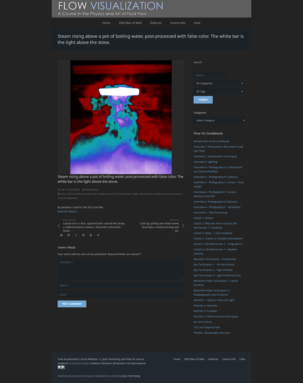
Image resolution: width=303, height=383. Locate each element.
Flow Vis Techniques (119, 193)
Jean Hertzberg (131, 376)
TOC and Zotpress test (207, 327)
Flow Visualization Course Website (78, 359)
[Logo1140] (151, 9)
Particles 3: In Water (205, 311)
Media (157, 193)
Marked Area (146, 193)
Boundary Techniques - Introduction (215, 259)
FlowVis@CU (91, 189)
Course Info (229, 359)
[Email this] (61, 235)
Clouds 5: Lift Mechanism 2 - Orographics (218, 244)
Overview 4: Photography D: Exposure (216, 201)
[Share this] (68, 235)
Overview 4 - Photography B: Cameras (216, 177)
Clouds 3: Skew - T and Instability (213, 233)
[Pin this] (91, 235)
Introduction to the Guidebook (211, 141)
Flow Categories (100, 193)
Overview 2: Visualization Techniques (215, 156)
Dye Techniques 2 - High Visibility (213, 270)
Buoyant (86, 193)
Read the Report (67, 211)
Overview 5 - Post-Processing (210, 212)
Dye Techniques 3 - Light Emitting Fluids (217, 275)
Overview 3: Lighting (205, 161)
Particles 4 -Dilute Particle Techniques (216, 316)
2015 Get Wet (74, 193)
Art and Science (203, 321)
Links (242, 359)
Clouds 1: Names (203, 218)
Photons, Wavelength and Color (212, 332)
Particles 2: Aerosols (205, 305)
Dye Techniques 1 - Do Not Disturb (214, 264)
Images (135, 193)
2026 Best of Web (194, 359)
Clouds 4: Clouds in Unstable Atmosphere (218, 238)
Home (177, 359)
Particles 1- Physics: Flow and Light (214, 300)
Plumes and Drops (171, 193)
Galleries (213, 359)
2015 (63, 193)
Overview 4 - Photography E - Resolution (217, 207)
